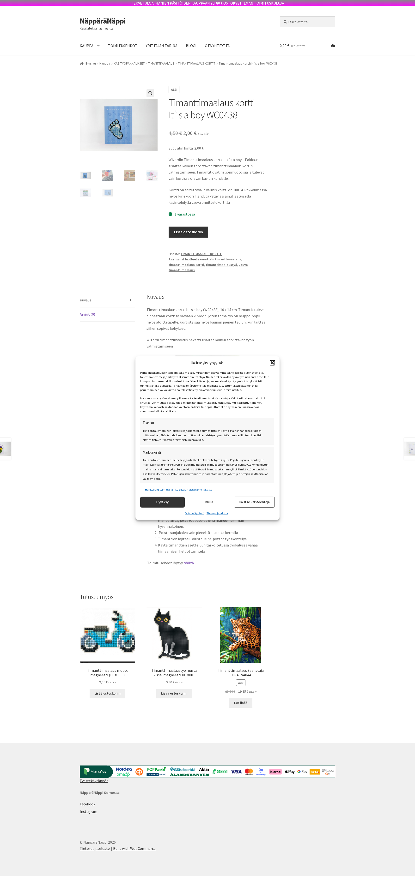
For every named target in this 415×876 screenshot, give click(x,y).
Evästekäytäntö (194, 513)
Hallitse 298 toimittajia (159, 489)
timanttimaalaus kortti (186, 265)
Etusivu (90, 63)
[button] (272, 362)
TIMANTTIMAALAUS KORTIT (196, 63)
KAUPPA (86, 45)
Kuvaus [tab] (85, 300)
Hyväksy (162, 502)
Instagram (88, 811)
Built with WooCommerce (134, 848)
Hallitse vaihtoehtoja (254, 502)
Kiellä (209, 502)
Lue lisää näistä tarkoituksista (193, 489)
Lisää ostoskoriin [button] (107, 693)
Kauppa (104, 63)
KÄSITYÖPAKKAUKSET (129, 63)
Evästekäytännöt (94, 780)
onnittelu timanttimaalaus (220, 259)
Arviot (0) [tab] (87, 314)
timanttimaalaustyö (221, 265)
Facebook (87, 804)
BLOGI (191, 45)
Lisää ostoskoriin (188, 231)
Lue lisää (241, 703)
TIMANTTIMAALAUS (161, 63)
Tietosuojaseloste (217, 513)
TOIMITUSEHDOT (122, 45)
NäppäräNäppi (103, 21)
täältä (188, 562)
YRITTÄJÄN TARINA (161, 45)
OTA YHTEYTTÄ (217, 45)
